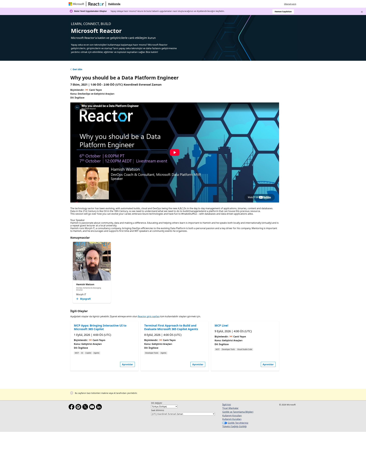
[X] (85, 407)
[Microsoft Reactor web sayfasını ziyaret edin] (96, 4)
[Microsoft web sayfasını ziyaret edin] (77, 4)
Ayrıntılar (127, 364)
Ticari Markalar (230, 408)
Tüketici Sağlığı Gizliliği (234, 426)
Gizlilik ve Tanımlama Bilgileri (237, 411)
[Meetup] (78, 407)
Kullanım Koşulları (232, 415)
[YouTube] (92, 407)
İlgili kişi (226, 404)
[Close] (362, 12)
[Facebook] (72, 407)
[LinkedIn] (99, 407)
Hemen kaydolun (283, 11)
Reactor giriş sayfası (149, 316)
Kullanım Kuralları (231, 419)
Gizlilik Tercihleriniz (238, 422)
